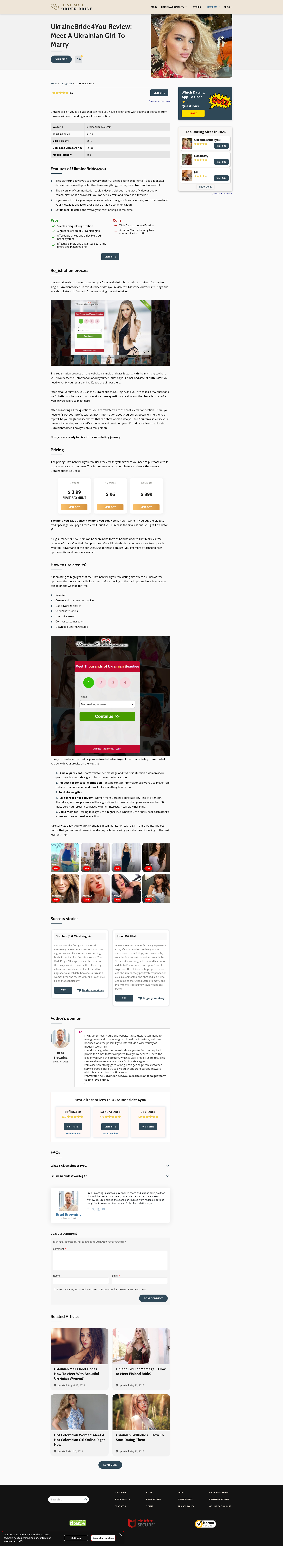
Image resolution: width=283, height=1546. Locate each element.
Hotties (196, 7)
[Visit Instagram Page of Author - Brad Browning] (98, 1209)
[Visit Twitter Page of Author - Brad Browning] (93, 1209)
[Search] (86, 1499)
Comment (59, 1248)
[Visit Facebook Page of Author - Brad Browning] (88, 1209)
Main (154, 7)
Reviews (212, 7)
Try (63, 990)
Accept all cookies (103, 1538)
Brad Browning (69, 1214)
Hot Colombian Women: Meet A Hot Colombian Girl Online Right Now (79, 1440)
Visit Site (159, 93)
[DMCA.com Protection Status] (77, 1525)
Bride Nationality (172, 7)
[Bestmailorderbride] (71, 7)
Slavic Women (122, 1499)
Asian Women (185, 1499)
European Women (219, 1499)
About (181, 1492)
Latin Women (153, 1499)
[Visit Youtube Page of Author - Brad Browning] (103, 1209)
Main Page (120, 1492)
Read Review (73, 1133)
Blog (227, 7)
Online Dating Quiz (220, 1506)
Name (57, 1275)
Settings (76, 1538)
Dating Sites (66, 83)
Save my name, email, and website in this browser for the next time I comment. (101, 1289)
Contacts (120, 1506)
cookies (23, 1534)
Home (54, 83)
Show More (205, 187)
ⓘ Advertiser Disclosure (159, 101)
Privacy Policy (186, 1506)
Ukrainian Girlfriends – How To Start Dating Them (140, 1437)
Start (193, 113)
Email (116, 1275)
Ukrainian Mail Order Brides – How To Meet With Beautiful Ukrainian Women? (77, 1374)
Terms (149, 1506)
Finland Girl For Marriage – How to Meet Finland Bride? (141, 1371)
